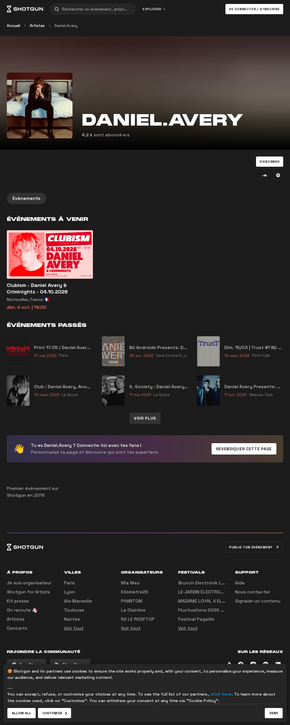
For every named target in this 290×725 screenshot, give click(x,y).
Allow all (21, 713)
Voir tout (74, 628)
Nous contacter (252, 592)
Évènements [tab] (26, 198)
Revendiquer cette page (244, 448)
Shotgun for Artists (28, 592)
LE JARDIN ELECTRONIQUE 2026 (212, 592)
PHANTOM (131, 601)
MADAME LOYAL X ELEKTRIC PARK (214, 601)
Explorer (152, 9)
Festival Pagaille (196, 619)
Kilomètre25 (134, 592)
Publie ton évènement (251, 547)
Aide (240, 583)
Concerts (17, 628)
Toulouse (74, 610)
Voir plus (145, 418)
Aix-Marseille (78, 601)
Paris (69, 583)
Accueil (13, 25)
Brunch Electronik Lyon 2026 (210, 583)
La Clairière (133, 610)
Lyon (69, 592)
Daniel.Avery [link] (65, 25)
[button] (269, 162)
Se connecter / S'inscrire (254, 9)
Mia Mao (130, 583)
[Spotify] (278, 175)
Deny (273, 713)
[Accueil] (25, 9)
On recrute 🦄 (22, 610)
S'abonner (269, 161)
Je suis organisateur (29, 583)
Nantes (72, 619)
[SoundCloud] (264, 175)
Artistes (37, 25)
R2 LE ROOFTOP (138, 619)
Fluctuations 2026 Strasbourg (211, 610)
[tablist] (145, 198)
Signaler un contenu (257, 601)
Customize (52, 713)
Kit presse (18, 601)
